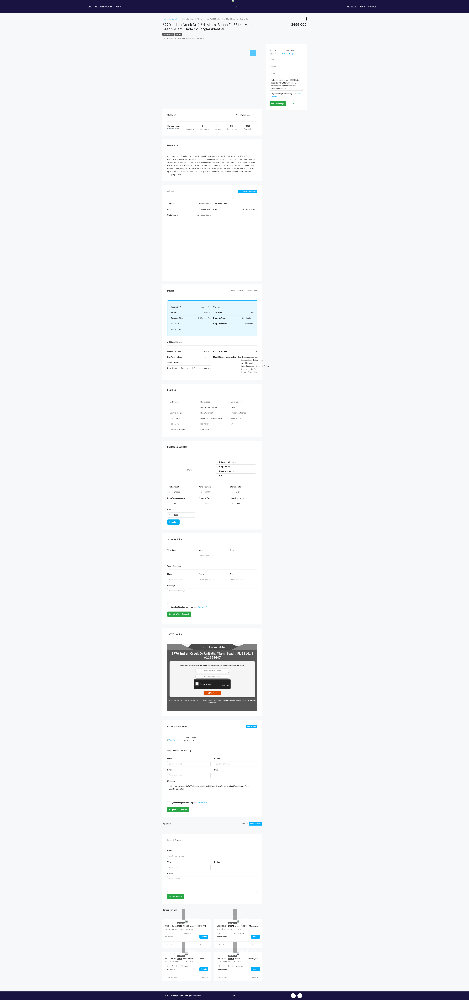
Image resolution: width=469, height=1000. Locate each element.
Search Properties (103, 7)
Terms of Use (203, 607)
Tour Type (171, 550)
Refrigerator (236, 418)
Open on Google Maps (248, 191)
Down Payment (205, 487)
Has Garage (205, 402)
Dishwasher (174, 402)
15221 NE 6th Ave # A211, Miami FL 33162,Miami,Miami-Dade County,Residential (200, 959)
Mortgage (352, 7)
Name (169, 574)
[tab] (253, 53)
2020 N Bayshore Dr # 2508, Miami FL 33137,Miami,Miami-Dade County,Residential (200, 926)
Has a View (174, 424)
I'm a (216, 770)
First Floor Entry (176, 418)
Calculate (173, 522)
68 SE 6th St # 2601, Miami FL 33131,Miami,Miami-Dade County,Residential (249, 926)
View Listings (251, 726)
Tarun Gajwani (172, 945)
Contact (372, 7)
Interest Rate (235, 487)
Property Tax (204, 498)
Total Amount (173, 487)
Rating (217, 862)
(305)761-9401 (190, 741)
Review (170, 873)
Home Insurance (237, 498)
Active (178, 34)
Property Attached (238, 413)
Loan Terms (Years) (176, 498)
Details (204, 937)
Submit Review (175, 896)
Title (169, 862)
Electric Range (176, 413)
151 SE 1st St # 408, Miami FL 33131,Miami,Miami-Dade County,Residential (249, 959)
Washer (234, 424)
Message (171, 585)
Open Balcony (236, 402)
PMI (169, 509)
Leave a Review (255, 824)
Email (232, 574)
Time (232, 550)
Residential (168, 34)
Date (201, 550)
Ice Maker (204, 424)
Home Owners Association (211, 418)
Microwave (204, 429)
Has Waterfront (206, 413)
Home (89, 7)
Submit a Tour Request (179, 614)
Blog (362, 7)
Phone (201, 574)
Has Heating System (208, 407)
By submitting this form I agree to (189, 607)
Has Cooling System (178, 429)
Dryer (172, 407)
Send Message (277, 104)
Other (233, 407)
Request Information (178, 810)
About (119, 7)
